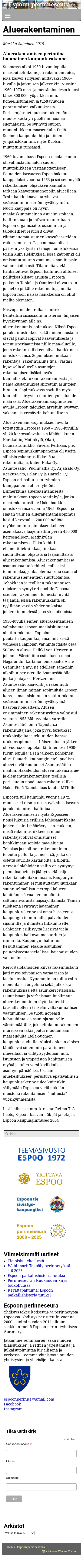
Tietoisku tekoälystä (26, 1261)
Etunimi (11, 1461)
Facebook (12, 1404)
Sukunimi (12, 1477)
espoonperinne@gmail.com (29, 1399)
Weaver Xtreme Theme (61, 1551)
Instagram (13, 1409)
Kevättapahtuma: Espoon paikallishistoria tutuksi (30, 1292)
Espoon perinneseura (39, 4)
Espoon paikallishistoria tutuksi (36, 1275)
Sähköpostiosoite (19, 1444)
